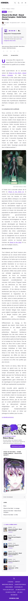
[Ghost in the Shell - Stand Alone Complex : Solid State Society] (14, 475)
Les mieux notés (20, 589)
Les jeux (19, 592)
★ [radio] (4, 51)
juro (8, 22)
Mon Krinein (9, 587)
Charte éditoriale (20, 584)
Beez (5, 506)
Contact (17, 581)
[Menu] (25, 2)
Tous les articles (8, 589)
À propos (10, 581)
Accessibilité (18, 587)
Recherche (14, 594)
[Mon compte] (22, 2)
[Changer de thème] (18, 2)
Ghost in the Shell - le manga (11, 508)
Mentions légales (7, 584)
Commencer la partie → (18, 446)
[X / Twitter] (14, 578)
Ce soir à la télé (11, 592)
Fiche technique (8, 497)
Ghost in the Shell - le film (11, 514)
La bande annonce (8, 417)
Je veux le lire (14, 55)
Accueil (3, 8)
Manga (8, 8)
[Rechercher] (15, 2)
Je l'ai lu (5, 55)
